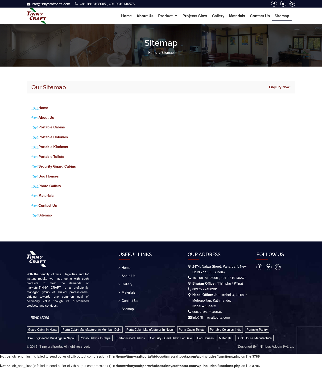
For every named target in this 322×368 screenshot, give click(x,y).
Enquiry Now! (280, 87)
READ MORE (40, 317)
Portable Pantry (257, 329)
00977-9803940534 (207, 311)
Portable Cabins (51, 127)
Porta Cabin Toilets (192, 329)
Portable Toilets (51, 156)
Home (126, 15)
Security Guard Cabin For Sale (171, 338)
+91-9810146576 (122, 3)
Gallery (218, 15)
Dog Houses (48, 176)
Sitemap (282, 15)
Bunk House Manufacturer (254, 338)
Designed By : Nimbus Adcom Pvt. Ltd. (266, 346)
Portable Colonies (53, 137)
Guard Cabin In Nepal (42, 329)
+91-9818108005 (93, 3)
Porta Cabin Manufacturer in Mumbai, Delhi (91, 329)
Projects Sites (194, 15)
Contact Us (260, 15)
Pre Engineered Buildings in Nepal (51, 338)
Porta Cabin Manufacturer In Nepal (149, 329)
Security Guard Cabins (57, 166)
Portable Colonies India (225, 329)
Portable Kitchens (53, 146)
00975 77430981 (205, 289)
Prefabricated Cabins (130, 338)
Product (165, 15)
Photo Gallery (49, 185)
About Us (144, 15)
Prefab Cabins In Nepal (95, 338)
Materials (237, 15)
